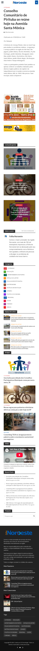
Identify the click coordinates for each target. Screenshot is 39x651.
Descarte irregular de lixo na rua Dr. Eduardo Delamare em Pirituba (21, 333)
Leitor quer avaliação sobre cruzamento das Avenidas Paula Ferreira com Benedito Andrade (23, 319)
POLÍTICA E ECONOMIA (11, 632)
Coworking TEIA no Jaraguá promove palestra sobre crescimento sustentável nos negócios (18, 437)
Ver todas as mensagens (27, 231)
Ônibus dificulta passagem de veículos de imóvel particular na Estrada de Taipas (22, 340)
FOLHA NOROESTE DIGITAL (12, 626)
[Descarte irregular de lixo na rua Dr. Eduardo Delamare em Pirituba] (7, 333)
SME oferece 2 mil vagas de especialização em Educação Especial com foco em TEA (19, 504)
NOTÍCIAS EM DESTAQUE (11, 629)
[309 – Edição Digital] (7, 603)
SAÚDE (29, 632)
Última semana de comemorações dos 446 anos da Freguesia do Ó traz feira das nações (20, 497)
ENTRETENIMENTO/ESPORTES (13, 623)
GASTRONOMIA (26, 626)
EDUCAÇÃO (16, 620)
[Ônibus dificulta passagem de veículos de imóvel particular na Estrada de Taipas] (7, 340)
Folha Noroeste (9, 32)
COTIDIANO (7, 7)
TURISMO (7, 635)
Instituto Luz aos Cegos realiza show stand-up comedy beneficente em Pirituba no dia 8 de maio (23, 596)
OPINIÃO (23, 629)
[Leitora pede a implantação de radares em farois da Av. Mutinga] (7, 326)
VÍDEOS (14, 635)
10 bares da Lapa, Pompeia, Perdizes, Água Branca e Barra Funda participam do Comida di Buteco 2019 (23, 609)
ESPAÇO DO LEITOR (16, 316)
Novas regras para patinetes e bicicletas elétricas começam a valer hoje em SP (19, 186)
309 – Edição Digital (16, 601)
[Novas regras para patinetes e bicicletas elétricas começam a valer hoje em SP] (19, 394)
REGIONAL (6, 432)
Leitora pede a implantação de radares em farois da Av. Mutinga (23, 327)
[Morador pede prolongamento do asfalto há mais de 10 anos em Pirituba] (7, 347)
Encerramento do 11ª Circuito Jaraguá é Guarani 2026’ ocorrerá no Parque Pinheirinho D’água (19, 212)
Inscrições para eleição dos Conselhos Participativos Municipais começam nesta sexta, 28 (19, 160)
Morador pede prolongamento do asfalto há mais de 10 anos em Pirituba (22, 347)
